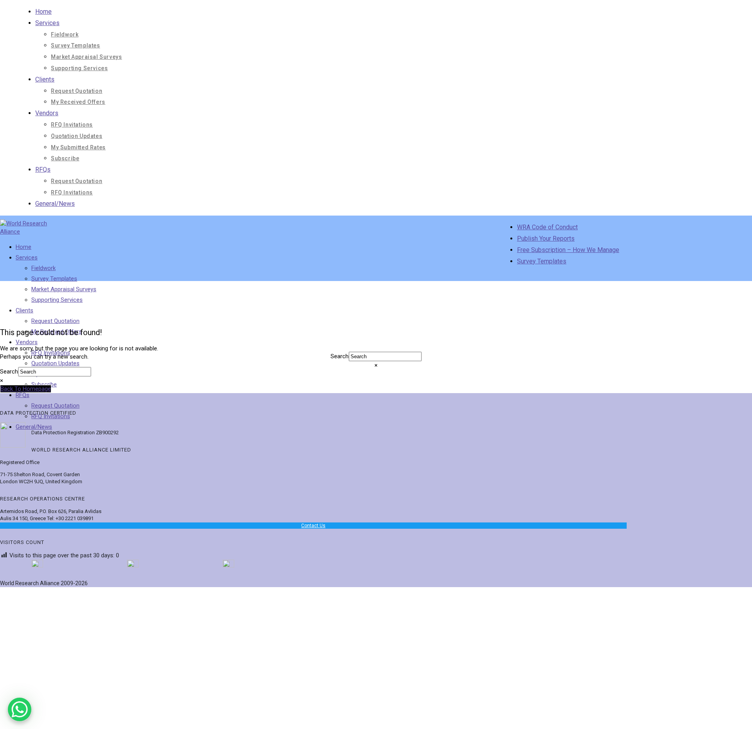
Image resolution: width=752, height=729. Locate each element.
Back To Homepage (25, 388)
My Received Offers (78, 102)
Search (9, 371)
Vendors (46, 113)
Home (43, 11)
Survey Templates (75, 45)
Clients (44, 79)
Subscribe (65, 158)
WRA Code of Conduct (547, 227)
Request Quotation (76, 91)
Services (47, 23)
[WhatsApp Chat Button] (19, 709)
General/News (55, 203)
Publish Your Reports (546, 238)
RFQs (43, 169)
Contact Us (313, 525)
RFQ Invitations (72, 124)
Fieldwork (64, 34)
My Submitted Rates (78, 147)
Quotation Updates (76, 136)
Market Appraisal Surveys (86, 57)
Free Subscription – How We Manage (568, 250)
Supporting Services (79, 68)
